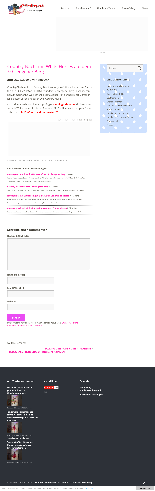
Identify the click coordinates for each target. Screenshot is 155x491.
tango (15, 438)
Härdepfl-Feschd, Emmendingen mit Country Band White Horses (38, 195)
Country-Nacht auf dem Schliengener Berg (27, 186)
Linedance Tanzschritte (117, 113)
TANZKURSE (112, 90)
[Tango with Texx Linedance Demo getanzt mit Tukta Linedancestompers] (14, 459)
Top (145, 482)
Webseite (11, 301)
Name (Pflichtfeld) (16, 274)
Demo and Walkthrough (118, 86)
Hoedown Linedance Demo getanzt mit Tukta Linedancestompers (20, 390)
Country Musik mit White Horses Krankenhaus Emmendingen (37, 208)
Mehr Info (89, 488)
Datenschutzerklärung (81, 482)
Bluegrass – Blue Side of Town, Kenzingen (37, 351)
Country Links (113, 121)
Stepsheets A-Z (83, 8)
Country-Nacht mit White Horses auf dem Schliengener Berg (49, 69)
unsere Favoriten (114, 101)
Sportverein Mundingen (91, 394)
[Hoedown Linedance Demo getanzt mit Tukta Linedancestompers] (14, 405)
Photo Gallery (129, 8)
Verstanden (145, 488)
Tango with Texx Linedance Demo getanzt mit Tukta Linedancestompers (20, 445)
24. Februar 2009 (38, 160)
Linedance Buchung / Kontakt (120, 117)
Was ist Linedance (115, 109)
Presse (110, 125)
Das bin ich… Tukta (115, 94)
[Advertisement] (102, 34)
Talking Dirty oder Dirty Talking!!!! (68, 348)
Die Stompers (113, 98)
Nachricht (18, 236)
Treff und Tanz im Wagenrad (119, 105)
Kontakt (39, 482)
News (145, 8)
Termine (65, 8)
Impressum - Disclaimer (56, 482)
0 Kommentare (60, 160)
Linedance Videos (106, 8)
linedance (23, 438)
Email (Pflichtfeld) (15, 288)
